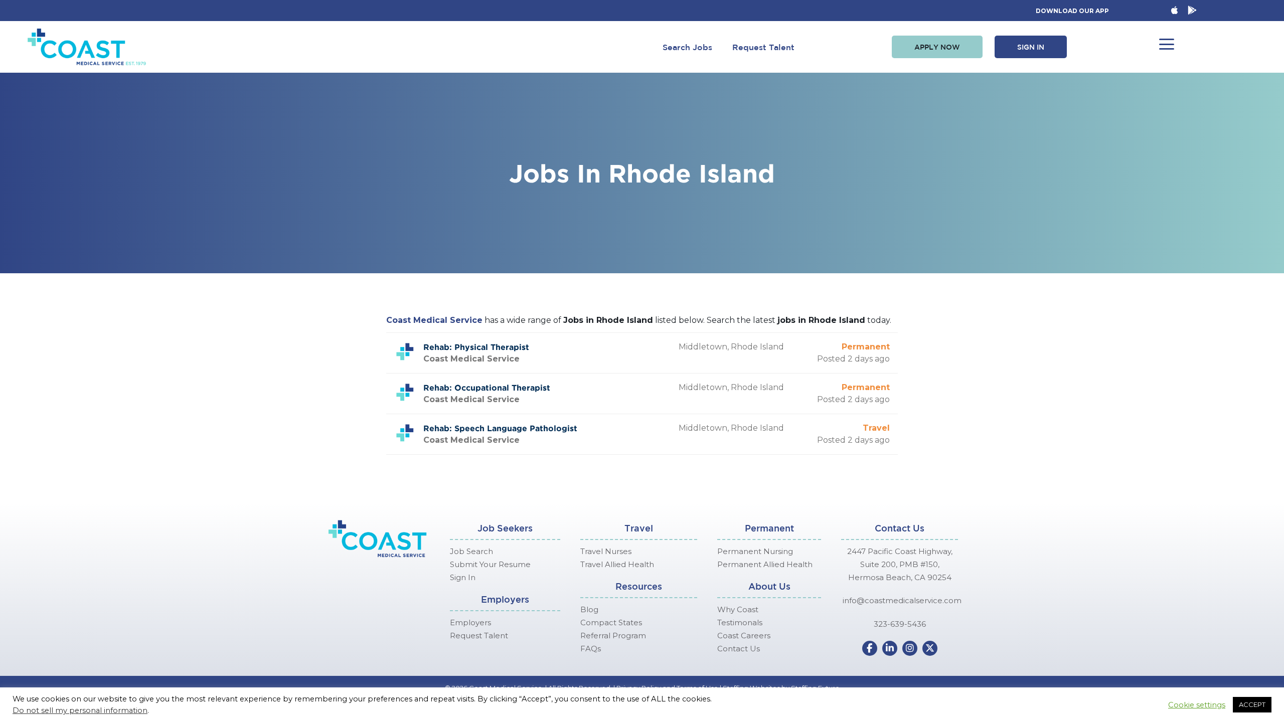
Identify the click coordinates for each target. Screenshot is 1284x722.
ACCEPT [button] (1252, 704)
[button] (937, 47)
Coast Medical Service (434, 320)
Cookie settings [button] (1196, 704)
